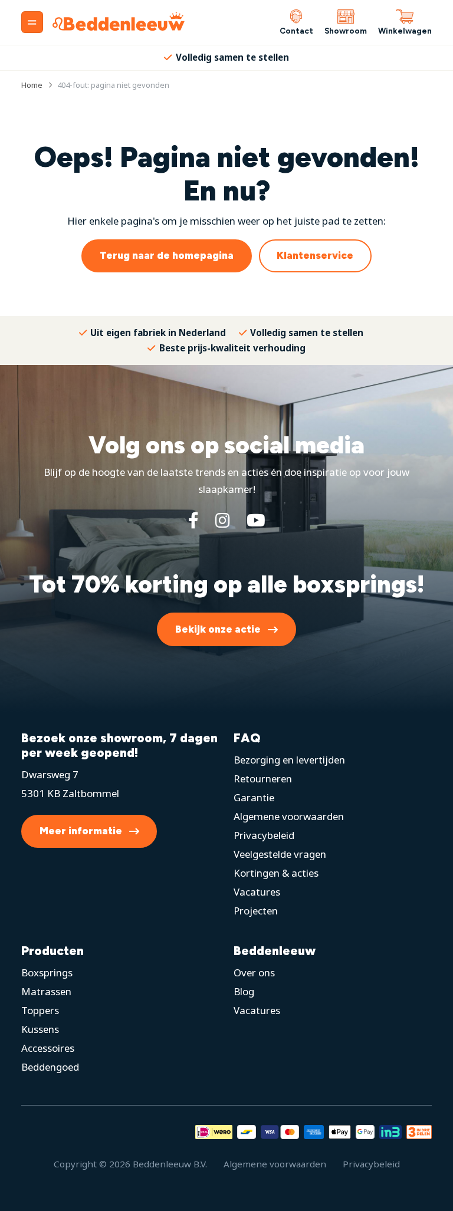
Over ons (254, 972)
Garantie (254, 797)
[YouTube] (256, 520)
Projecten (256, 910)
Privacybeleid (264, 835)
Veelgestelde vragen (280, 854)
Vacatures (257, 892)
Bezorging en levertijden (289, 759)
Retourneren (263, 778)
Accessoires (47, 1048)
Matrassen (46, 991)
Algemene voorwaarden (289, 816)
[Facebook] (193, 520)
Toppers (40, 1010)
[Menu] (32, 22)
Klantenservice (315, 255)
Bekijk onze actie (218, 629)
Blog (244, 991)
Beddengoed (50, 1067)
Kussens (40, 1029)
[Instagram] (222, 520)
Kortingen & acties (276, 873)
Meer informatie (81, 831)
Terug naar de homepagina (167, 255)
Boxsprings (47, 972)
